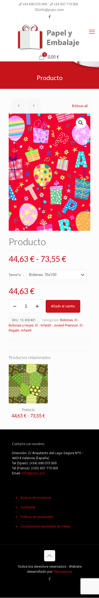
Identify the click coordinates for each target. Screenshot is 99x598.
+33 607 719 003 (66, 4)
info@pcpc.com (51, 10)
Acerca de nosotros (36, 498)
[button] (81, 123)
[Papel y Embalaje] (49, 37)
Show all (81, 106)
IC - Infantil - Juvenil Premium (56, 325)
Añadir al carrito (63, 306)
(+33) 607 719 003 (44, 468)
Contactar (28, 507)
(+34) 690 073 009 (43, 463)
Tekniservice (62, 572)
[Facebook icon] (50, 16)
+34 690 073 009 (34, 4)
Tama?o (15, 275)
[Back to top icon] (49, 555)
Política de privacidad (37, 517)
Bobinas (66, 320)
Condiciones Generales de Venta (45, 526)
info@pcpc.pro (33, 473)
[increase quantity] (37, 306)
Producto (28, 410)
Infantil (26, 330)
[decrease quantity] (14, 306)
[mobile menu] (91, 31)
